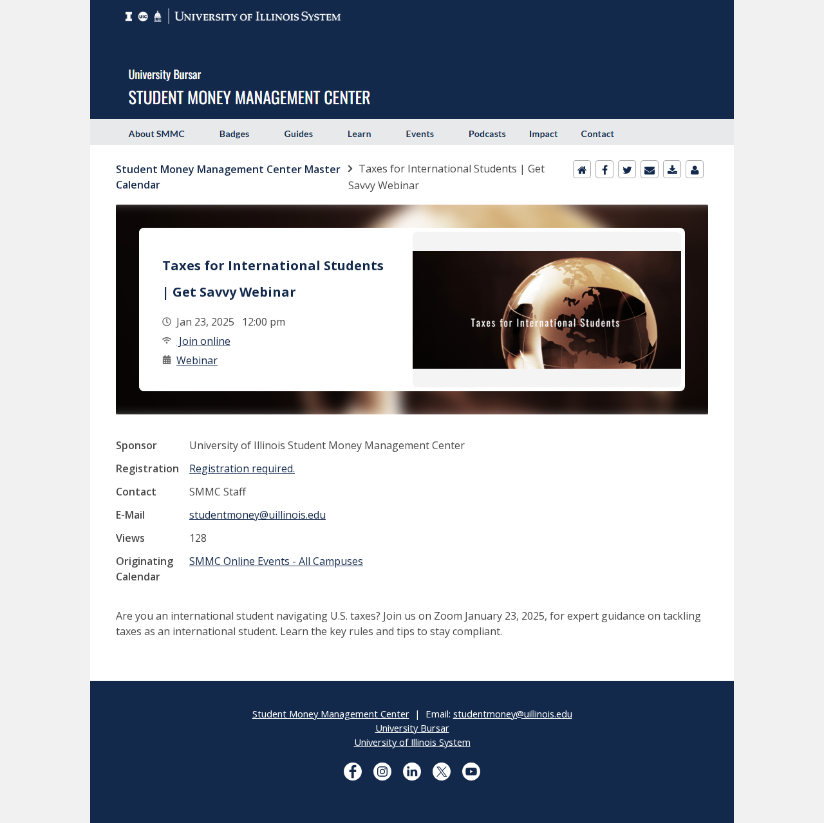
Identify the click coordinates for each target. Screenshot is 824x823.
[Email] (650, 169)
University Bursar (412, 727)
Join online (203, 341)
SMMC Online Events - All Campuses (276, 561)
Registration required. (242, 468)
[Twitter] (627, 169)
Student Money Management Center (330, 713)
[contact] (695, 169)
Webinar (197, 360)
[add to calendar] (672, 169)
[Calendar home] (582, 169)
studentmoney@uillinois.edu (257, 515)
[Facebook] (604, 169)
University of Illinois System (412, 741)
